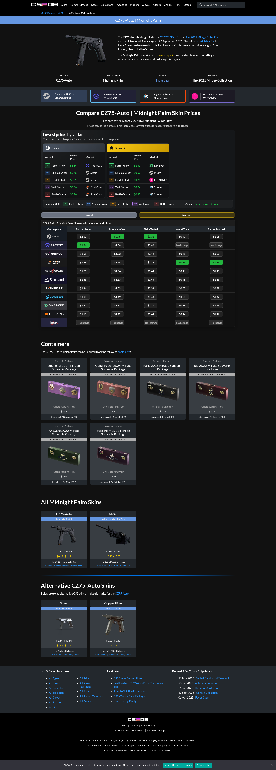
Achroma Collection (206, 683)
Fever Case (202, 697)
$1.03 (117, 253)
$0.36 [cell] (73, 187)
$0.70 (151, 305)
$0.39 (151, 262)
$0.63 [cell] (137, 172)
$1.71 (83, 270)
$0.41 (182, 253)
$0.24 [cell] (137, 187)
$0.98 (216, 288)
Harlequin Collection (207, 688)
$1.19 (117, 296)
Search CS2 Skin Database (129, 691)
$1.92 (83, 305)
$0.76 (117, 236)
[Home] (44, 5)
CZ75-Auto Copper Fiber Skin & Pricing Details (113, 655)
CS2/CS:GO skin (169, 37)
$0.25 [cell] (137, 194)
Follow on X (138, 730)
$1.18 (216, 279)
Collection (212, 75)
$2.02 (83, 236)
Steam (168, 750)
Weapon (64, 75)
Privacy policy (204, 765)
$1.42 (216, 296)
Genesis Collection (207, 692)
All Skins (84, 678)
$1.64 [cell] (73, 165)
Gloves (146, 4)
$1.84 (83, 288)
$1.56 (216, 305)
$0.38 (151, 288)
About (124, 725)
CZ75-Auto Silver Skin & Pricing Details (64, 655)
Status (187, 4)
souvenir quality (166, 55)
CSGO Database (48, 13)
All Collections (57, 688)
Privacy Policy (148, 725)
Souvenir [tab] (186, 215)
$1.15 (117, 262)
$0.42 (151, 253)
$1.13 (117, 279)
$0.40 (151, 245)
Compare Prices (79, 4)
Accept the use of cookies (178, 765)
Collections (107, 4)
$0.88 (182, 305)
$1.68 (83, 314)
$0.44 (151, 270)
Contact (134, 725)
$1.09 (117, 288)
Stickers (134, 4)
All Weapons (87, 701)
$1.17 (216, 314)
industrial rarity (205, 41)
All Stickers (86, 691)
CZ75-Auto (64, 80)
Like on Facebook (120, 730)
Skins (64, 4)
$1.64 (83, 245)
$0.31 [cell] (73, 179)
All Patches (55, 702)
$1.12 (117, 314)
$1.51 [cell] (137, 165)
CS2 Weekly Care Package (129, 696)
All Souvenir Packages (87, 684)
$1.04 (117, 245)
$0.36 (182, 262)
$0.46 (182, 270)
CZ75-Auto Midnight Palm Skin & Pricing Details (64, 565)
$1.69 (83, 279)
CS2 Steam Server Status (128, 678)
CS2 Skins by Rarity (125, 701)
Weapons (121, 4)
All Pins (53, 707)
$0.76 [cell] (73, 172)
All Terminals (56, 692)
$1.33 (117, 305)
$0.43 (182, 236)
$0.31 (151, 236)
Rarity (162, 75)
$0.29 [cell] (137, 179)
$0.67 (182, 288)
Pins (178, 4)
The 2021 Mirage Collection (202, 37)
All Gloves (55, 697)
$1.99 (83, 262)
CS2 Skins (62, 13)
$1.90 (83, 296)
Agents (157, 4)
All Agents (55, 678)
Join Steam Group (156, 730)
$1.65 (83, 253)
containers (124, 351)
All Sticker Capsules (91, 696)
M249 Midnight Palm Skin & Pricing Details (113, 565)
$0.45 (151, 279)
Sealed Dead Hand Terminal (212, 678)
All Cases (54, 683)
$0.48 (151, 296)
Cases (94, 4)
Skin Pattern (113, 75)
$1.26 (216, 236)
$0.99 (216, 253)
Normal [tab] (89, 215)
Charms (168, 4)
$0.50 (182, 296)
